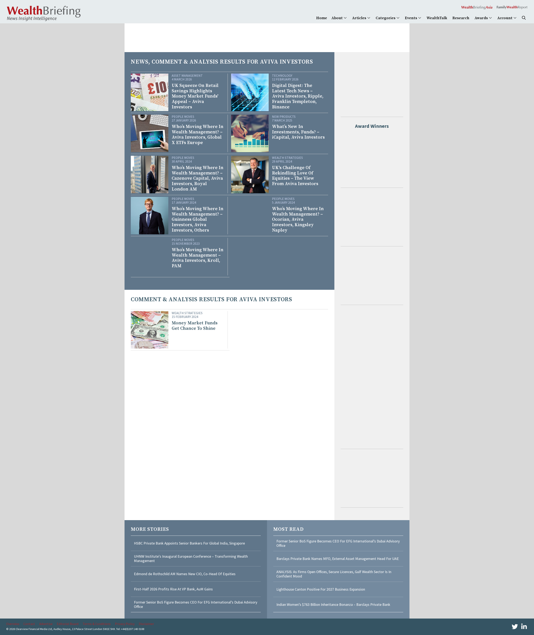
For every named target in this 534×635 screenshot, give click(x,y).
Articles (359, 18)
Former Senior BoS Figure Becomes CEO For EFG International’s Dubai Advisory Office (195, 604)
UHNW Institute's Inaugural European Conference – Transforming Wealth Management (191, 558)
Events (411, 18)
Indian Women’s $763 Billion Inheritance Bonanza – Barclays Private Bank (333, 604)
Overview (12, 624)
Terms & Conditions (97, 624)
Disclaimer (146, 624)
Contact (29, 624)
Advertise (46, 624)
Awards (482, 18)
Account (505, 18)
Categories (386, 18)
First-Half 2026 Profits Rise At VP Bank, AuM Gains (173, 589)
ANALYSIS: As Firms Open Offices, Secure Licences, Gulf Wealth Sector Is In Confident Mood (333, 574)
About (337, 18)
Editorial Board (67, 624)
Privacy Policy (125, 624)
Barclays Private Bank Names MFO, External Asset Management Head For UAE (337, 558)
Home (321, 18)
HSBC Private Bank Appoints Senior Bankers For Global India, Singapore (189, 543)
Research (460, 18)
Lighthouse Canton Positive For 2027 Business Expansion (320, 589)
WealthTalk (437, 18)
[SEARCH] (524, 18)
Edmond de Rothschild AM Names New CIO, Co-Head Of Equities (185, 573)
